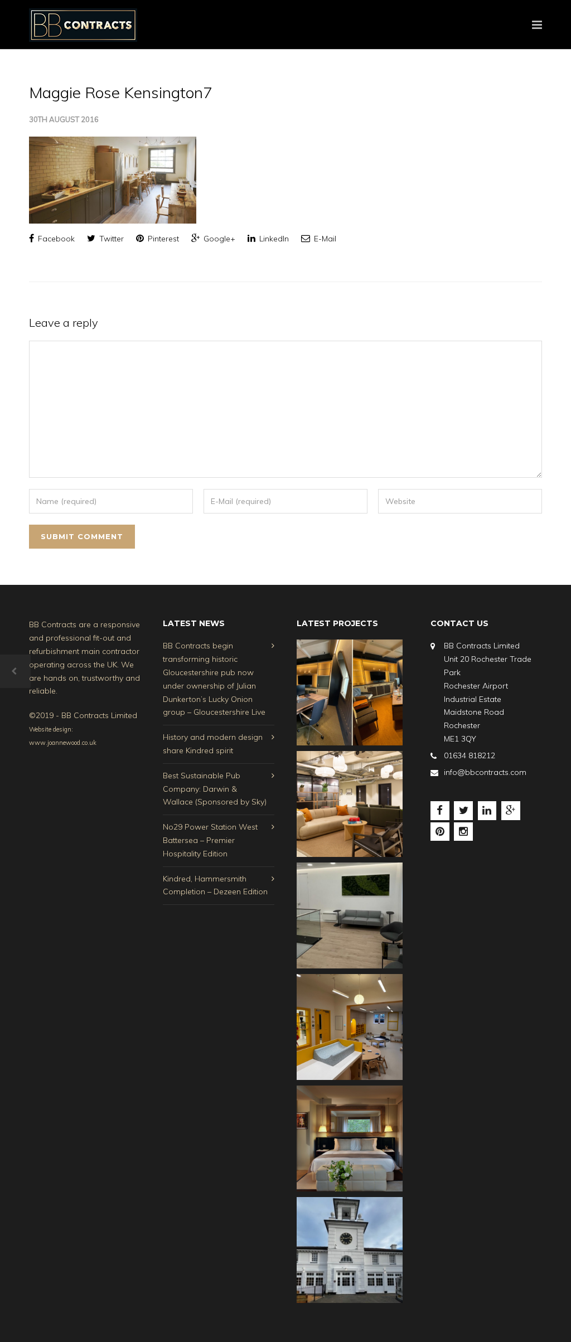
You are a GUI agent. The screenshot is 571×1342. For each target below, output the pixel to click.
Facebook (55, 239)
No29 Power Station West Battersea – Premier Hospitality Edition (210, 840)
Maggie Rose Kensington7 (120, 92)
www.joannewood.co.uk (62, 743)
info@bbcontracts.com (485, 772)
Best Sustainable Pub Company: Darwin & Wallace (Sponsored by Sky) (215, 789)
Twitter (110, 239)
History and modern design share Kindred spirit (213, 743)
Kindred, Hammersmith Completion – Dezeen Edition (215, 885)
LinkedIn (273, 239)
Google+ (218, 239)
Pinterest (162, 239)
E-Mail (324, 239)
